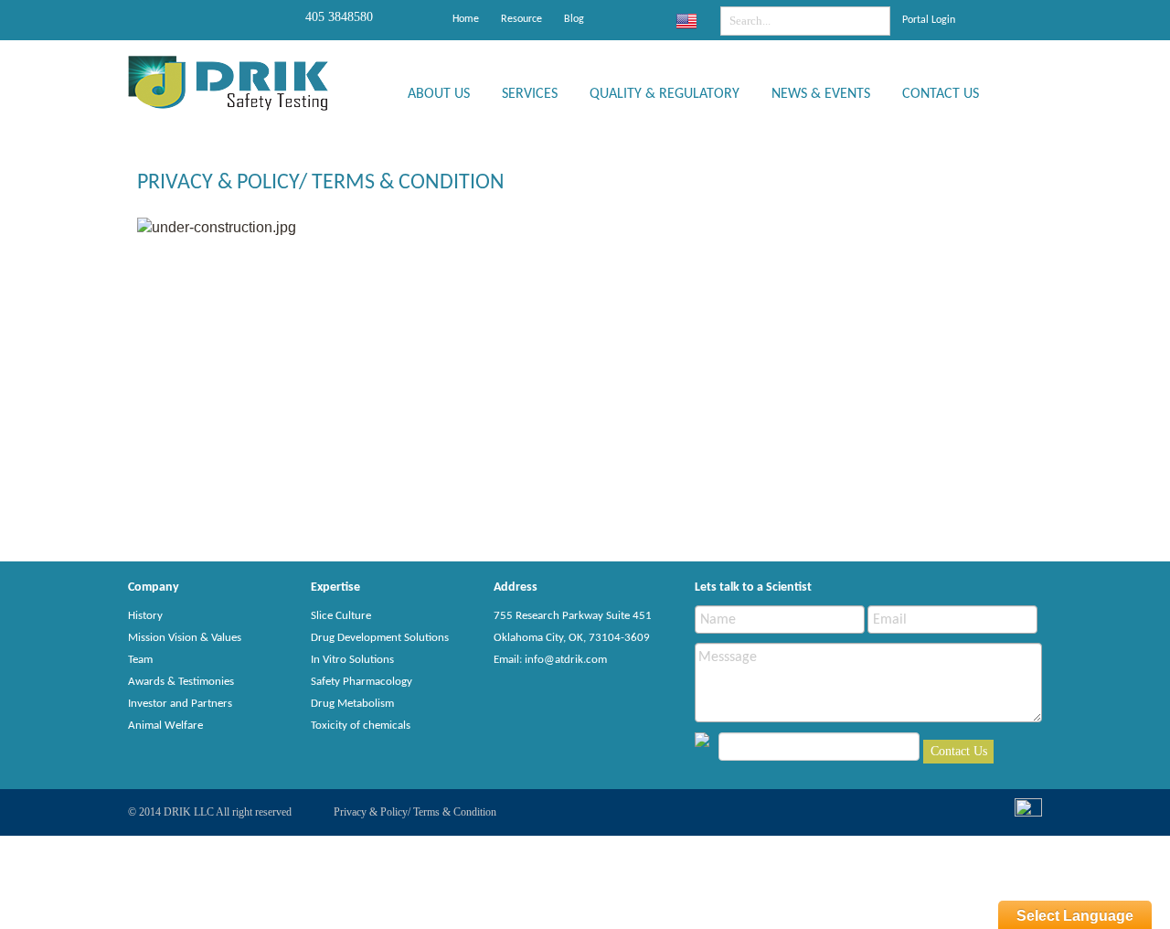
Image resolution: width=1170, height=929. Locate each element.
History (145, 616)
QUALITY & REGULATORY (664, 94)
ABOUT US (439, 94)
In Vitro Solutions (352, 660)
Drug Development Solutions (380, 638)
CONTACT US (940, 94)
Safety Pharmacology (361, 682)
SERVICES (530, 94)
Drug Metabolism (352, 704)
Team (140, 660)
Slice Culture (341, 616)
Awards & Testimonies (181, 682)
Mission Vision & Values (184, 638)
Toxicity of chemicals (360, 725)
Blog (574, 19)
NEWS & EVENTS (820, 94)
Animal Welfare (165, 725)
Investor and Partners (180, 704)
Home (465, 19)
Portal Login (928, 20)
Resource (521, 19)
